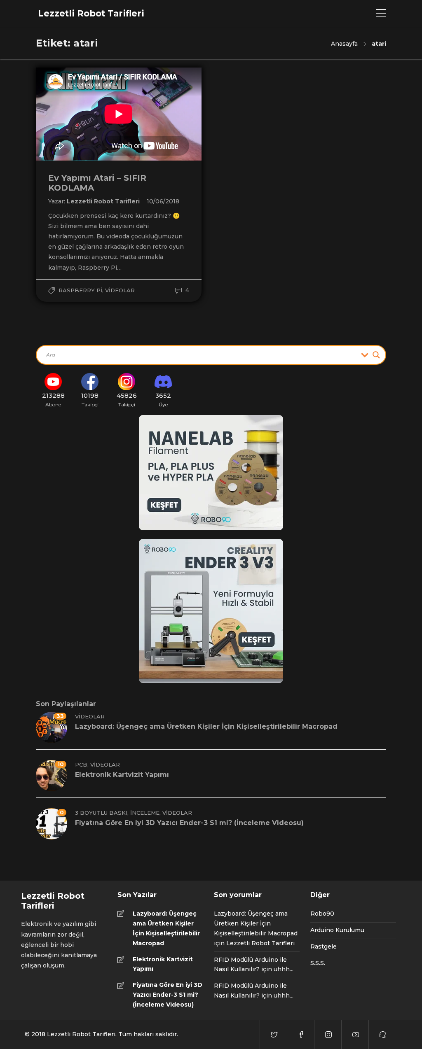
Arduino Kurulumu (337, 930)
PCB (81, 764)
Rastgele (323, 946)
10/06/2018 (163, 201)
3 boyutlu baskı (101, 812)
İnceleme (144, 812)
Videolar (120, 290)
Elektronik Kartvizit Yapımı (163, 964)
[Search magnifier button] (376, 355)
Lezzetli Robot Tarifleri (104, 201)
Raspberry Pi (80, 290)
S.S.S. (317, 963)
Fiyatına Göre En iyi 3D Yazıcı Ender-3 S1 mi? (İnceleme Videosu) (167, 994)
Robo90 (322, 913)
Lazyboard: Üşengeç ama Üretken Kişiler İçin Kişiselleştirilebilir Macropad (166, 928)
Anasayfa (344, 43)
